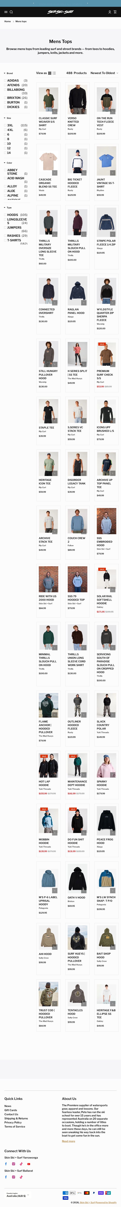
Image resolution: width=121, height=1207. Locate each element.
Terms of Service (14, 1126)
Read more (68, 1141)
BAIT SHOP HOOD (104, 955)
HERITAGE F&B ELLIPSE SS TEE (106, 1014)
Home (7, 21)
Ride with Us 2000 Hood (47, 598)
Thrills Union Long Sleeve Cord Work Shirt (77, 659)
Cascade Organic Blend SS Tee (48, 183)
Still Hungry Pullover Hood (48, 375)
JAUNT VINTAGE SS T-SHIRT (106, 183)
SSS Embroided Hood (104, 542)
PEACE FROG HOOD (105, 841)
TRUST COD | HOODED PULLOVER (47, 1014)
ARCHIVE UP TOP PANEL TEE (104, 483)
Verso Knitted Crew (73, 122)
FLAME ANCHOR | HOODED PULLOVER (45, 727)
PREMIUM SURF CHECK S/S (105, 375)
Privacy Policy (13, 1122)
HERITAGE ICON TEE (45, 481)
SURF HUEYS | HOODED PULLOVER (76, 957)
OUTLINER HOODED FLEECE (74, 725)
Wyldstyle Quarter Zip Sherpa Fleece (105, 315)
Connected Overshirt (47, 311)
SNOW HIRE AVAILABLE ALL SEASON (60, 3)
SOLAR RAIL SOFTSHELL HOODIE (104, 600)
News (7, 1106)
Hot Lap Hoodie (44, 783)
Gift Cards (10, 1110)
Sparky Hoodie (102, 783)
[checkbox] (17, 80)
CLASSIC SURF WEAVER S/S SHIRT (48, 122)
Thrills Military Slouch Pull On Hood (77, 246)
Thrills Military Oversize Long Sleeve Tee (48, 248)
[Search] (11, 11)
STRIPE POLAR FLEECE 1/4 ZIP (106, 242)
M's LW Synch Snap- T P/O (106, 899)
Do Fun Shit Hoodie (76, 841)
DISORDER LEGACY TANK (76, 481)
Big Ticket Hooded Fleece (75, 183)
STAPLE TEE (46, 427)
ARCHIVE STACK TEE (46, 540)
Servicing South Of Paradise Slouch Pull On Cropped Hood (106, 663)
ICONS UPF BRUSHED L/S (105, 429)
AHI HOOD (45, 954)
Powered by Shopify (106, 1202)
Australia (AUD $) (16, 1196)
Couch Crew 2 (76, 540)
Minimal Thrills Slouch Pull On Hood (48, 659)
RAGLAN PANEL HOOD (76, 311)
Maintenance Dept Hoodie (77, 783)
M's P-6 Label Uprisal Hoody (48, 901)
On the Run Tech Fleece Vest (105, 122)
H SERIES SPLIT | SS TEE (77, 373)
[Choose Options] (54, 111)
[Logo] (60, 12)
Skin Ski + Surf (87, 1202)
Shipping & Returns (16, 1118)
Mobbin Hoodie (44, 841)
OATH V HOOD (76, 897)
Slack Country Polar (103, 725)
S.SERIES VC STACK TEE (75, 429)
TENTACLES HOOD (75, 1012)
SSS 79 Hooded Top (76, 598)
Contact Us (11, 1114)
